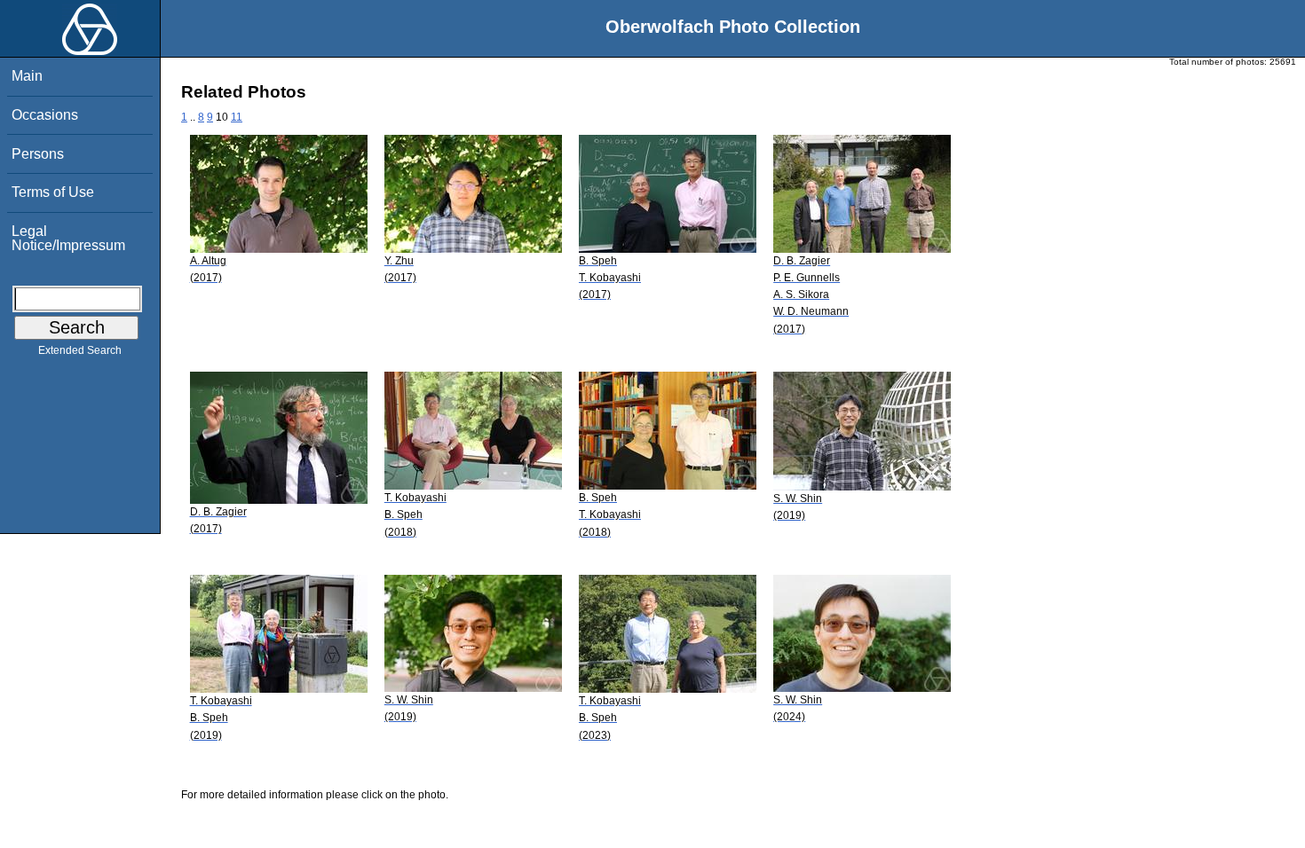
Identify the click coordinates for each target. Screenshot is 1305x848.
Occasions (45, 114)
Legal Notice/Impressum (68, 238)
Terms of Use (53, 192)
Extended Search (80, 350)
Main (27, 75)
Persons (38, 153)
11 (236, 117)
